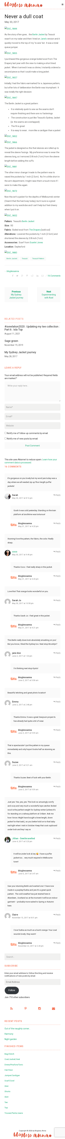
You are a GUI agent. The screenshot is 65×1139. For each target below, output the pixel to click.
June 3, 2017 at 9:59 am (28, 733)
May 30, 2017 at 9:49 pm (22, 555)
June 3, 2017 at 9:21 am (22, 765)
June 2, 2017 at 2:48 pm (22, 705)
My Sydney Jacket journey (20, 352)
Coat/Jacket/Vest (12, 1059)
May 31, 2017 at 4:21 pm (28, 628)
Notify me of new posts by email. (22, 438)
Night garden (11, 1039)
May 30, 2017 (12, 22)
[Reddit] (32, 275)
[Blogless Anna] (23, 4)
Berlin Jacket (38, 34)
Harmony (9, 1034)
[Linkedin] (37, 275)
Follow (11, 990)
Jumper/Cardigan (12, 1075)
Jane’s (44, 39)
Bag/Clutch (9, 1054)
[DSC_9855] (11, 53)
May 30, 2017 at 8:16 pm (22, 498)
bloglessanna (13, 271)
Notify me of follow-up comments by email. (27, 433)
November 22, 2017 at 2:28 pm (31, 946)
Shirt (6, 1086)
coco (14, 551)
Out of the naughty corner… (17, 1028)
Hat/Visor (9, 1070)
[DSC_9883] (11, 252)
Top (6, 1107)
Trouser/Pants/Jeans (14, 1113)
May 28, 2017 (11, 356)
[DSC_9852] (11, 136)
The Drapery (35, 230)
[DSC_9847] (11, 97)
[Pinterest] (27, 275)
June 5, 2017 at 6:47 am (28, 874)
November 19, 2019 (14, 345)
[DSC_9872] (11, 191)
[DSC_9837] (11, 77)
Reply (57, 495)
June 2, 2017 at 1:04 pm (22, 656)
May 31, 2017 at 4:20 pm (28, 526)
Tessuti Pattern (38, 259)
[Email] (42, 275)
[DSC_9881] (11, 166)
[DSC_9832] (11, 215)
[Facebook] (13, 275)
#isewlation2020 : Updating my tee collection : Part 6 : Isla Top (32, 328)
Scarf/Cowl (9, 1081)
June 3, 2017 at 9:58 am (28, 680)
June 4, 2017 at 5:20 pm (22, 841)
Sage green (11, 340)
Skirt (6, 1097)
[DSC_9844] (11, 28)
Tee (6, 1102)
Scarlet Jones (36, 242)
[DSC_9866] (11, 142)
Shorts (7, 1091)
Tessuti (25, 259)
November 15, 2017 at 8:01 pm (24, 918)
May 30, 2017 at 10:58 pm (23, 603)
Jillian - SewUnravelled (23, 838)
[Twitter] (17, 275)
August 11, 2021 (12, 333)
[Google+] (22, 275)
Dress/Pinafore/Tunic (14, 1065)
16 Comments (53, 276)
